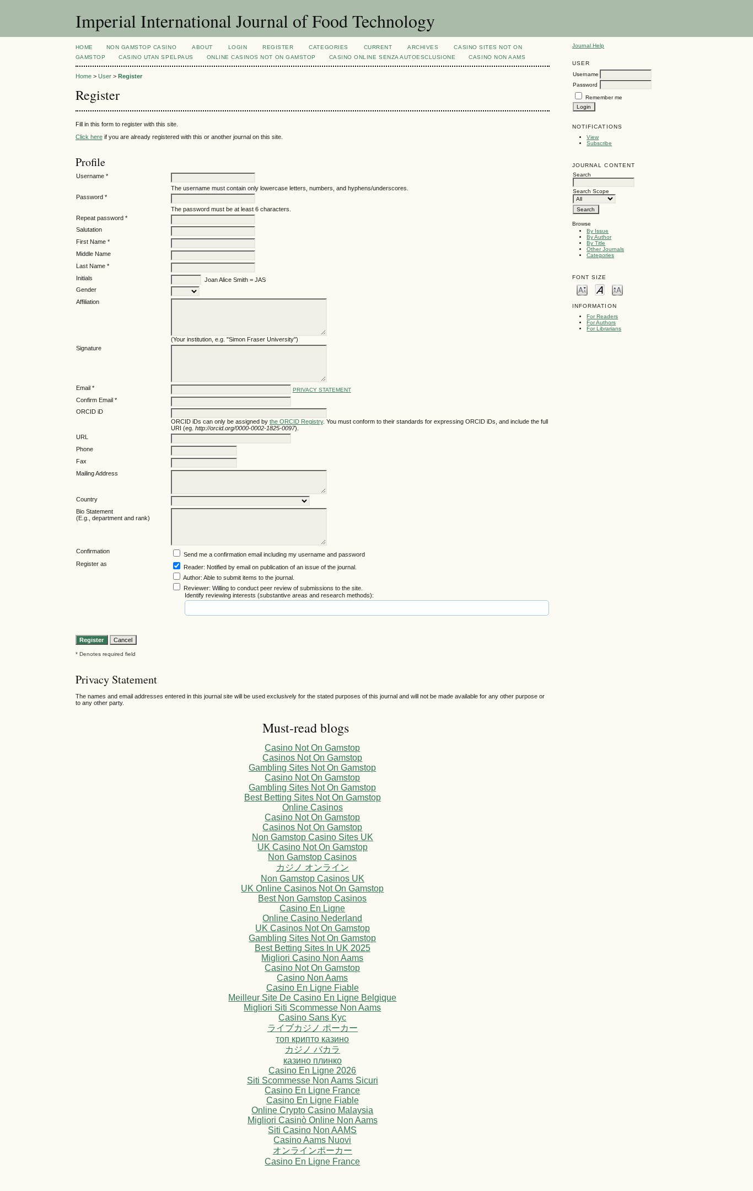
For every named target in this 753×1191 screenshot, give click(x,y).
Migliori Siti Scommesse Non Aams (312, 1007)
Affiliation (87, 301)
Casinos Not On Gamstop (312, 757)
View (593, 137)
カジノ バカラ (312, 1049)
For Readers (602, 316)
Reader (193, 567)
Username (586, 74)
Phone (84, 449)
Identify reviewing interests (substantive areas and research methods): (279, 595)
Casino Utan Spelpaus (156, 57)
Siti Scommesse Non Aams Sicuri (312, 1080)
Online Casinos (312, 807)
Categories (600, 255)
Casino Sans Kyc (312, 1017)
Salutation (89, 229)
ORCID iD (89, 411)
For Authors (601, 322)
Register (277, 47)
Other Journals (605, 249)
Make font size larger (617, 289)
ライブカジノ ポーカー (312, 1028)
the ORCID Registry (296, 421)
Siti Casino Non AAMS (312, 1130)
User (104, 76)
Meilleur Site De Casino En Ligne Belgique (312, 997)
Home (84, 47)
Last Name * (92, 266)
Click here (89, 136)
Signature (88, 348)
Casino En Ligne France (312, 1090)
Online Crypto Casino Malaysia (312, 1110)
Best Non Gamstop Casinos (312, 898)
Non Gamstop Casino (141, 47)
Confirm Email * (96, 400)
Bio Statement (94, 511)
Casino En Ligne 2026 (312, 1070)
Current (378, 47)
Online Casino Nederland (312, 918)
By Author (599, 237)
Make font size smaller (582, 289)
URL (82, 437)
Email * (85, 387)
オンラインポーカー (312, 1150)
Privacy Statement (322, 390)
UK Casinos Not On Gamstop (312, 928)
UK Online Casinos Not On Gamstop (312, 888)
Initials (84, 278)
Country (87, 499)
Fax (81, 461)
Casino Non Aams (497, 57)
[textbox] (226, 608)
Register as (91, 563)
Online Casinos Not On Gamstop (261, 57)
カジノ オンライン (312, 867)
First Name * (93, 241)
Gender (86, 289)
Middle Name (93, 253)
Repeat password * (101, 218)
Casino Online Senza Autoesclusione (392, 57)
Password (585, 85)
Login (238, 47)
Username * (92, 176)
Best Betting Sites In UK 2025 (312, 948)
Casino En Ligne (312, 908)
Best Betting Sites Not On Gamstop (312, 797)
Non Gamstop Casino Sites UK (312, 837)
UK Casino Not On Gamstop (312, 847)
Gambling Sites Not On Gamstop (312, 767)
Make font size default (599, 289)
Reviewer (196, 588)
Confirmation (93, 551)
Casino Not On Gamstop (312, 747)
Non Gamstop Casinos (312, 857)
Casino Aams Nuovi (312, 1140)
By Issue (598, 231)
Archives (422, 47)
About (202, 47)
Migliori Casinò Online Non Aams (313, 1120)
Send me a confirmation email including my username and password (274, 554)
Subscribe (599, 143)
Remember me (603, 97)
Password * (91, 197)
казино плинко (312, 1060)
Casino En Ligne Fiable (312, 987)
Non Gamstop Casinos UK (312, 878)
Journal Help (588, 45)
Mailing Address (97, 473)
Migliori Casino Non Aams (312, 958)
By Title (596, 243)
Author (192, 577)
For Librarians (604, 328)
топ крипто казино (312, 1039)
